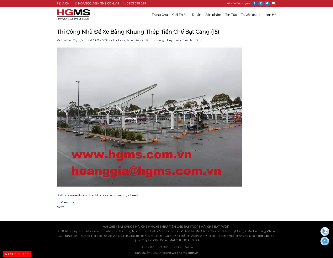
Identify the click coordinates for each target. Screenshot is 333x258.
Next (62, 207)
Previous (65, 202)
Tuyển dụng (251, 15)
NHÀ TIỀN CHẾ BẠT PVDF (180, 226)
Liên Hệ (270, 15)
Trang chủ (146, 247)
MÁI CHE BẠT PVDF (215, 226)
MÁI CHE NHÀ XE (147, 226)
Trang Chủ (160, 15)
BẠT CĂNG (125, 226)
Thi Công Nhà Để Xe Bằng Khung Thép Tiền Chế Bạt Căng (158, 40)
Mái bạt (189, 247)
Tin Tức (231, 15)
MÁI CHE (109, 226)
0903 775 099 (18, 254)
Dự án (196, 15)
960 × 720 (100, 40)
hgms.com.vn (188, 253)
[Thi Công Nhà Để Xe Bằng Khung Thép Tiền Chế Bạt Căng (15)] (149, 117)
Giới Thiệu (180, 15)
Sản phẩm (213, 15)
